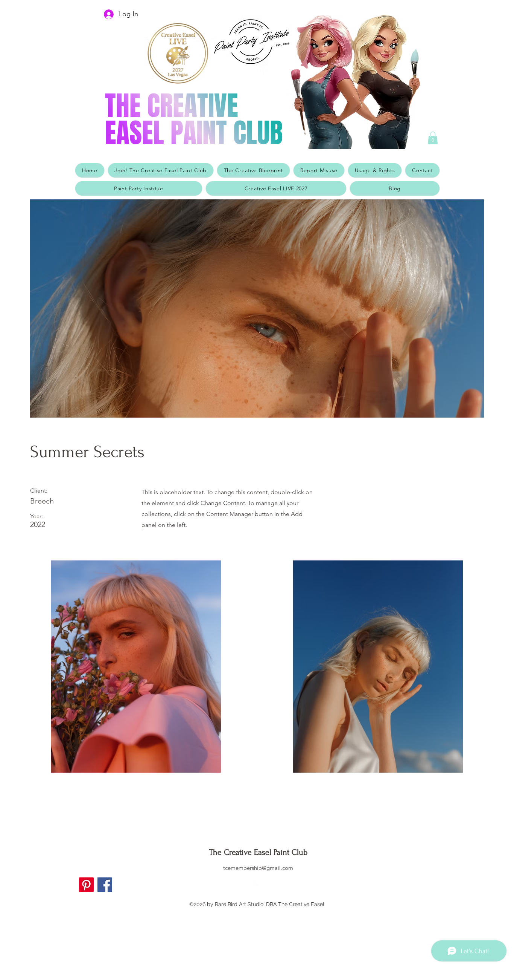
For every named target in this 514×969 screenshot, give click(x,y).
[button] (432, 138)
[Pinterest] (86, 884)
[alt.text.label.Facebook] (257, 885)
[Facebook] (104, 884)
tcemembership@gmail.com (258, 867)
